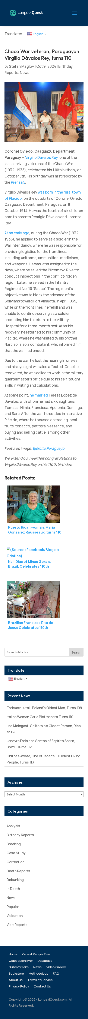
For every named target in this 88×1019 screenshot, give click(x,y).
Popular (13, 906)
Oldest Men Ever (21, 961)
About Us (16, 980)
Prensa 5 (18, 182)
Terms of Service (40, 980)
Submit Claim (19, 967)
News (24, 72)
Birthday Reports (20, 835)
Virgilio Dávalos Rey (41, 157)
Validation (15, 915)
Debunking (15, 879)
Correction (15, 862)
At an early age (16, 232)
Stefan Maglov (21, 66)
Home (13, 954)
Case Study (16, 853)
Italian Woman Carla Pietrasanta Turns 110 (40, 716)
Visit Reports (17, 924)
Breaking (14, 844)
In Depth (13, 888)
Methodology (38, 974)
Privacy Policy (19, 987)
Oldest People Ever (36, 954)
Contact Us (42, 987)
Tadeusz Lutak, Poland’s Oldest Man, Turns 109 (44, 707)
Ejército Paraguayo (48, 448)
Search (76, 652)
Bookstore (16, 974)
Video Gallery (56, 967)
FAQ (56, 974)
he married (39, 395)
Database (45, 961)
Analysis (13, 826)
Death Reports (18, 871)
